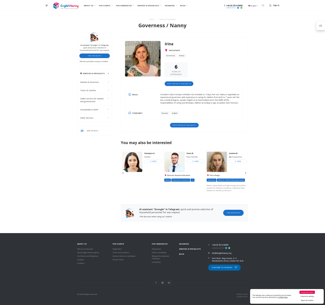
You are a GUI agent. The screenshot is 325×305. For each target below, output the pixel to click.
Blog (181, 254)
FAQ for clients (118, 259)
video (154, 161)
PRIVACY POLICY (242, 294)
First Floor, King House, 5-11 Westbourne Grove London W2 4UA (227, 259)
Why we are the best (85, 249)
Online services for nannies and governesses (92, 100)
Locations (81, 263)
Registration (117, 249)
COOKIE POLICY (242, 297)
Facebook (156, 282)
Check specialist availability (179, 84)
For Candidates (160, 244)
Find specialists (94, 56)
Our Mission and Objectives (87, 256)
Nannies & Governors (89, 82)
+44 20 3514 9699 (234, 5)
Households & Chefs (89, 109)
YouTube (169, 282)
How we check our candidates (124, 256)
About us (82, 244)
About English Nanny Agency (88, 252)
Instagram (162, 282)
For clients (118, 244)
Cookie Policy (283, 297)
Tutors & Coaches (88, 90)
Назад (123, 173)
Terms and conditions (121, 252)
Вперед (245, 173)
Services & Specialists (190, 249)
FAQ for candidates (159, 252)
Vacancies (184, 244)
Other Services (86, 118)
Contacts (80, 259)
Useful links (156, 262)
